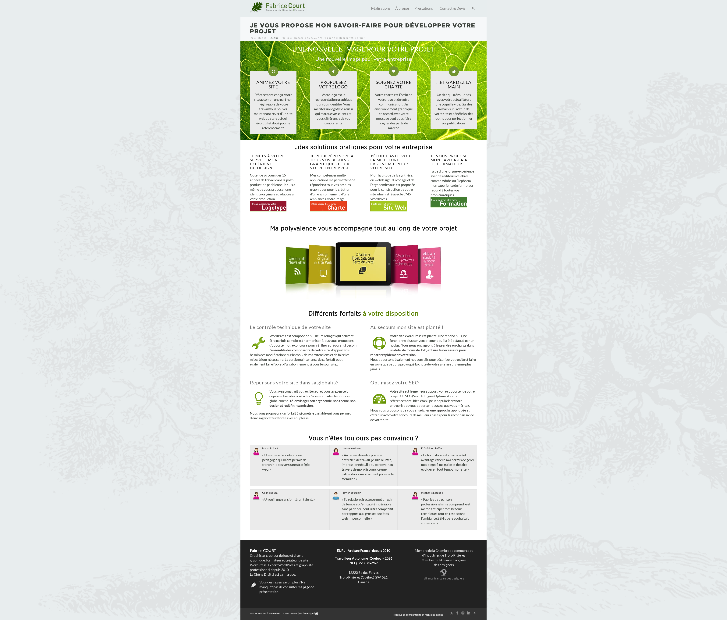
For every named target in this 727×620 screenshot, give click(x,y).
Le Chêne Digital (307, 613)
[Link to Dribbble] (463, 613)
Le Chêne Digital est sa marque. (273, 574)
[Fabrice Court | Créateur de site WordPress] (278, 8)
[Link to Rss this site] (474, 613)
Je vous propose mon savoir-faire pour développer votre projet (362, 28)
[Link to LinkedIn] (468, 613)
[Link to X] (451, 613)
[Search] (473, 8)
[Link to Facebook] (457, 613)
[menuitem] (381, 8)
